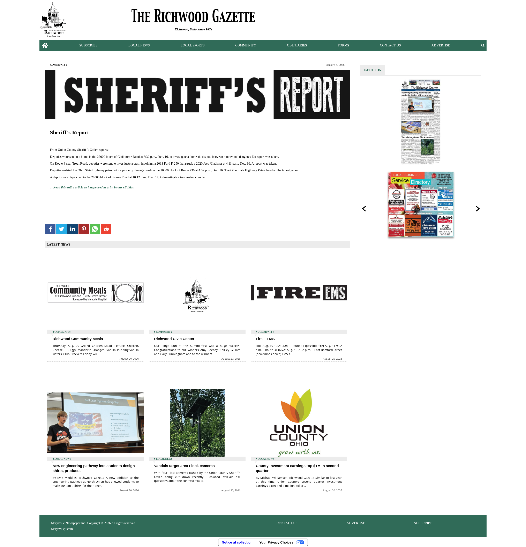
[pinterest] (83, 229)
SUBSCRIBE (423, 523)
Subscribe (88, 45)
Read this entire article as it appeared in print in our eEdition (93, 187)
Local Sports (193, 45)
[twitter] (61, 229)
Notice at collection (237, 542)
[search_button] (483, 45)
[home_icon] (45, 45)
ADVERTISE (356, 523)
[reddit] (106, 229)
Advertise (440, 45)
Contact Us (390, 45)
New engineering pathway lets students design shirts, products (94, 468)
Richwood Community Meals (78, 339)
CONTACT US (287, 523)
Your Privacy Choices (276, 542)
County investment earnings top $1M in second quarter (297, 468)
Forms (343, 45)
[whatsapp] (95, 229)
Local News (139, 45)
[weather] (442, 21)
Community (245, 45)
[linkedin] (72, 229)
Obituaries (297, 45)
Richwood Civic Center (174, 339)
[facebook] (50, 229)
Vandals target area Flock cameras (184, 466)
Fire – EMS (265, 339)
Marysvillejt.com (62, 529)
